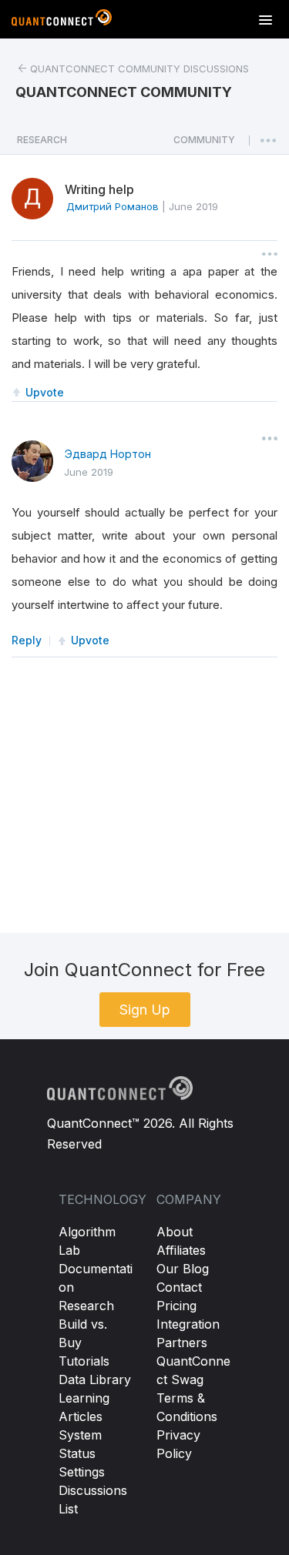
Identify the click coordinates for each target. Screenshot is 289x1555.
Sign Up (144, 1010)
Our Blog (182, 1268)
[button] (204, 144)
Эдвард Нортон (108, 453)
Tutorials (84, 1361)
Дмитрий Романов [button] (112, 206)
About (174, 1231)
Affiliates (181, 1250)
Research (86, 1305)
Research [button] (42, 139)
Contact (179, 1287)
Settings (82, 1472)
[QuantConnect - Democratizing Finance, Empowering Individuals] (62, 20)
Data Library (95, 1379)
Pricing (176, 1305)
